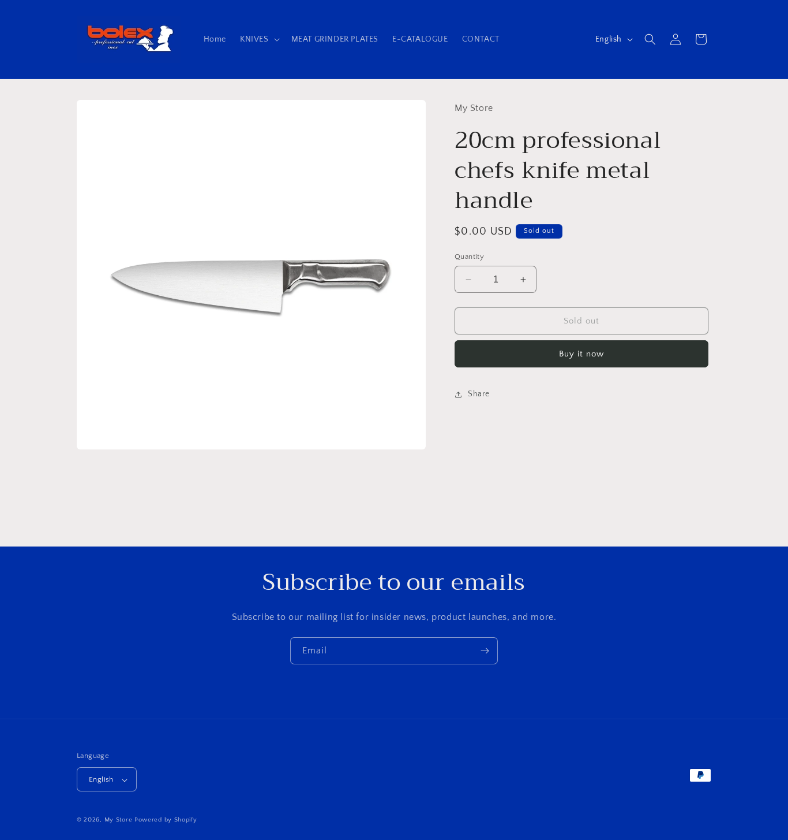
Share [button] (479, 394)
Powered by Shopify (165, 820)
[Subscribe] (484, 650)
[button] (258, 39)
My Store (118, 820)
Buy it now (581, 354)
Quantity (469, 256)
